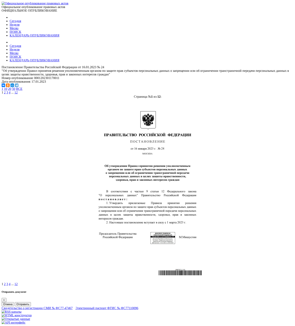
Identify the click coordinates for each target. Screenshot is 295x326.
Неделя (14, 24)
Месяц (14, 28)
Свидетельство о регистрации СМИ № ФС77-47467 (37, 308)
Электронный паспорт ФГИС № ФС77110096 (106, 308)
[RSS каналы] (11, 311)
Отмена (7, 304)
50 (13, 88)
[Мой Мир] (12, 85)
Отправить (22, 304)
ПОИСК (15, 32)
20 (9, 88)
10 (5, 88)
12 (16, 92)
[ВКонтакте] (3, 85)
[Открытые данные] (16, 319)
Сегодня (15, 21)
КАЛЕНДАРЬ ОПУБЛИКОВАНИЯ (34, 35)
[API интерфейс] (13, 322)
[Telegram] (16, 85)
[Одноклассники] (8, 85)
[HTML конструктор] (17, 315)
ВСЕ (19, 88)
